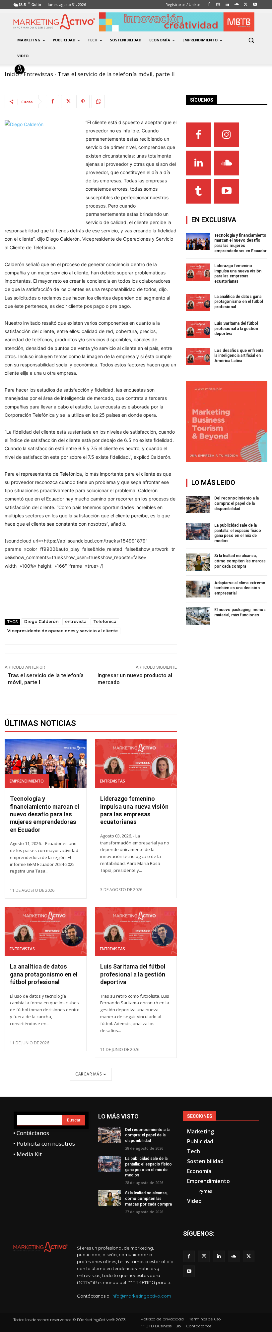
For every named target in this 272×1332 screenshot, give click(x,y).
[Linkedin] (198, 163)
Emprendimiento (27, 781)
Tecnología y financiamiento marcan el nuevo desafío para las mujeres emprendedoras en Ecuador (44, 814)
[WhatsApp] (98, 101)
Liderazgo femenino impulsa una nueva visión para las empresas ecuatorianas (237, 273)
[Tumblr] (198, 191)
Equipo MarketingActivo (62, 69)
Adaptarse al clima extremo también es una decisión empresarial (239, 588)
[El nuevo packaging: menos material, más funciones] (198, 616)
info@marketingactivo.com (141, 1296)
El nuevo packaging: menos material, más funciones (240, 612)
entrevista (76, 621)
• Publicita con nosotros (44, 1143)
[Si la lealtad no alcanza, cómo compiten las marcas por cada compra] (198, 562)
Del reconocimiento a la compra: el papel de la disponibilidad (236, 503)
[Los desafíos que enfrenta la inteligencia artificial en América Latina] (198, 356)
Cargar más (88, 1074)
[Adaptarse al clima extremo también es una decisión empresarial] (198, 589)
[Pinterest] (83, 101)
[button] (251, 40)
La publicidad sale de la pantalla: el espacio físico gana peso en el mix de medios (237, 533)
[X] (67, 101)
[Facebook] (52, 101)
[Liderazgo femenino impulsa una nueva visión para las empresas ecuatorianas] (136, 763)
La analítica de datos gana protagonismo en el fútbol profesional (44, 974)
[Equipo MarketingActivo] (21, 69)
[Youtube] (226, 191)
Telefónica (104, 621)
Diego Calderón (41, 621)
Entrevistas (112, 781)
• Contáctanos (31, 1133)
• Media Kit (27, 1154)
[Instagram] (226, 134)
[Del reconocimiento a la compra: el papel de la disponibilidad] (198, 504)
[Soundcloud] (226, 163)
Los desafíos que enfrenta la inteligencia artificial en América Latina (238, 355)
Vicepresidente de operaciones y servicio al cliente (62, 630)
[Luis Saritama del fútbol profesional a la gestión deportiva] (136, 931)
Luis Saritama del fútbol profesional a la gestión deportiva (133, 974)
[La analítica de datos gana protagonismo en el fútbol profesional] (46, 931)
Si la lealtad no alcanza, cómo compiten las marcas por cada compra (240, 560)
